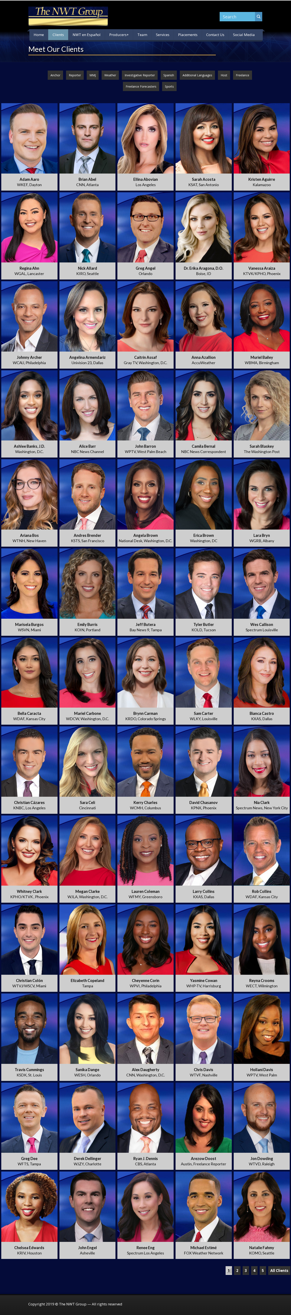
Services (162, 34)
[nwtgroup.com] (68, 16)
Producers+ (119, 34)
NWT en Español (87, 34)
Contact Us (215, 34)
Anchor (55, 75)
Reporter (75, 75)
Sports (169, 86)
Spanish (168, 75)
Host (224, 75)
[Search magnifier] (258, 16)
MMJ (92, 75)
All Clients (279, 1270)
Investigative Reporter (140, 75)
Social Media (244, 34)
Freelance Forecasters (141, 86)
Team (142, 34)
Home (39, 34)
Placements (187, 34)
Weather (110, 75)
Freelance (242, 75)
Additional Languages (197, 75)
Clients (58, 34)
